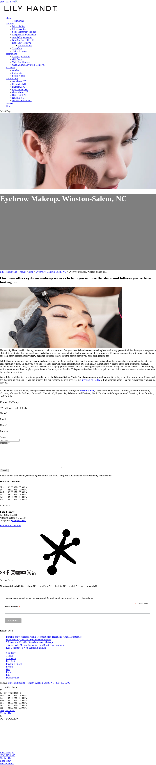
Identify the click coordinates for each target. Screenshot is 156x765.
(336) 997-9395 (7, 1)
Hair (8, 669)
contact (9, 103)
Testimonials (18, 21)
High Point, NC (19, 95)
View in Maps (7, 752)
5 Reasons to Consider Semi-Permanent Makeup (29, 642)
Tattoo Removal (20, 51)
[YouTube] (23, 573)
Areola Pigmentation (22, 37)
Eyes (8, 672)
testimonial (17, 73)
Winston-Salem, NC (22, 100)
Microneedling (19, 29)
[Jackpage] (39, 552)
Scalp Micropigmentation (24, 34)
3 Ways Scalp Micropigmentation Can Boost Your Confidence (36, 645)
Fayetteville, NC (20, 89)
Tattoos (9, 655)
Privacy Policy (7, 763)
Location (4, 431)
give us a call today (91, 380)
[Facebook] (7, 573)
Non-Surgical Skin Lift (23, 40)
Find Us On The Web (10, 525)
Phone (3, 425)
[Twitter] (29, 573)
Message (5, 442)
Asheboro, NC (19, 81)
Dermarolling (12, 677)
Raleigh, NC (18, 97)
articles (15, 70)
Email (3, 419)
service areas (12, 78)
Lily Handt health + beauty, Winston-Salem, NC (31, 683)
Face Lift (10, 661)
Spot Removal (25, 45)
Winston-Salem (86, 390)
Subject (3, 437)
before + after (18, 75)
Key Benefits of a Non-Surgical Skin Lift (26, 647)
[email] (2, 573)
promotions (11, 53)
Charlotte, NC (19, 84)
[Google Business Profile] (18, 573)
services (10, 23)
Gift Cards (17, 59)
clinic (8, 18)
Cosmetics (11, 658)
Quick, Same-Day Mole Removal (28, 64)
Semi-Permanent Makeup (24, 32)
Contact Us (5, 713)
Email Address (12, 606)
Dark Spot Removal (21, 43)
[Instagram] (13, 573)
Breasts (9, 666)
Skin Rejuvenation (21, 56)
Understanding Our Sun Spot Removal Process (28, 639)
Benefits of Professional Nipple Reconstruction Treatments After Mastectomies (44, 636)
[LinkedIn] (34, 573)
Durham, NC (18, 86)
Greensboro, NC (20, 92)
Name (3, 413)
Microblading (18, 26)
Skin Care (17, 48)
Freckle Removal (14, 664)
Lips (8, 675)
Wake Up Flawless (21, 62)
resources (10, 67)
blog (8, 106)
